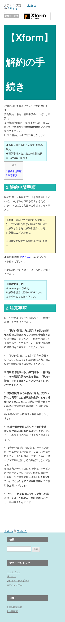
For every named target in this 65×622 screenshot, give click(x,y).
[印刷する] (5, 8)
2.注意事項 (11, 175)
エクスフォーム (15, 584)
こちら (27, 257)
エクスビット (13, 572)
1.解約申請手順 (13, 171)
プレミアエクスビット (18, 580)
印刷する (12, 8)
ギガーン (11, 576)
